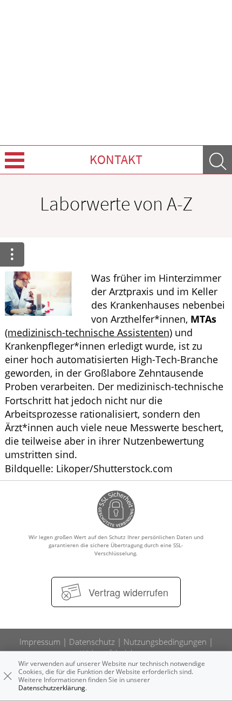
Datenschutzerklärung (51, 687)
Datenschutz (92, 641)
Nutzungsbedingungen (165, 641)
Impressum (39, 641)
